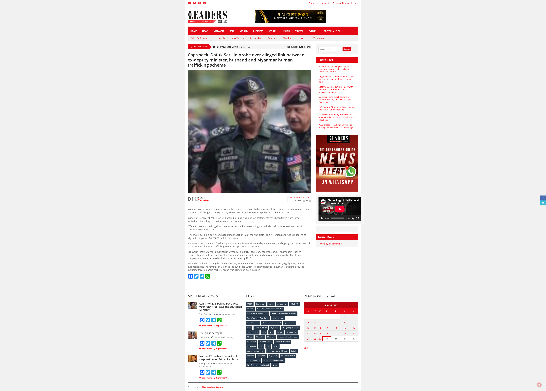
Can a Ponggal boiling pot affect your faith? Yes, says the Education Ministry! (220, 306)
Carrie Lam (260, 304)
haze (249, 327)
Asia (232, 31)
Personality (255, 38)
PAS (261, 346)
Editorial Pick (332, 31)
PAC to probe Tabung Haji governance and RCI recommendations (336, 108)
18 (315, 333)
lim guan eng (292, 332)
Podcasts (301, 38)
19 (319, 333)
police (275, 346)
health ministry (261, 327)
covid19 (250, 309)
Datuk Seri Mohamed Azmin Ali (283, 313)
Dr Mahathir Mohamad (271, 323)
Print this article (301, 197)
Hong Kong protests (290, 327)
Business (258, 31)
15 (345, 327)
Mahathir (259, 337)
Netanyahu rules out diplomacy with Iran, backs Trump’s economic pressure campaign (335, 89)
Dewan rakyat (277, 318)
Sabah (293, 351)
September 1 (221, 326)
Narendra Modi (266, 341)
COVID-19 (294, 304)
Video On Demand (199, 38)
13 (326, 327)
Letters (354, 3)
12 (319, 327)
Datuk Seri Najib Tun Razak (257, 318)
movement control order (288, 337)
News (205, 31)
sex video (261, 355)
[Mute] (352, 218)
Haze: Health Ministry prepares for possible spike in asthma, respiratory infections (336, 117)
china (271, 304)
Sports (272, 31)
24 (308, 338)
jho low (280, 332)
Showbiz (287, 38)
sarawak (250, 355)
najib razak (251, 341)
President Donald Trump (277, 351)
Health (286, 31)
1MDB (249, 304)
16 (354, 327)
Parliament (251, 346)
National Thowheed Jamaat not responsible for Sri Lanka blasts (218, 357)
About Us (325, 3)
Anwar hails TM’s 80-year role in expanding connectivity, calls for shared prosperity (333, 69)
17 (308, 333)
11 (315, 327)
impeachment (252, 332)
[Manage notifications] (539, 384)
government (289, 323)
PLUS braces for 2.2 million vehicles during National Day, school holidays (335, 126)
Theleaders (203, 200)
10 (308, 327)
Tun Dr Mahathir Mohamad (258, 365)
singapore (273, 355)
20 (326, 333)
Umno (275, 365)
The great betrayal (210, 333)
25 (315, 338)
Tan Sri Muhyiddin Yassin (273, 360)
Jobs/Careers (238, 38)
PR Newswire (319, 38)
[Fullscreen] (357, 218)
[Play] (322, 218)
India (264, 332)
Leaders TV (220, 38)
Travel (299, 31)
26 (319, 338)
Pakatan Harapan (283, 341)
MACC (249, 337)
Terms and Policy (341, 3)
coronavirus (282, 304)
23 (354, 333)
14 (336, 327)
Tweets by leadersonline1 (330, 243)
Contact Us (314, 3)
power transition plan (255, 351)
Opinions (272, 38)
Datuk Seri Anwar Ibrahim (257, 313)
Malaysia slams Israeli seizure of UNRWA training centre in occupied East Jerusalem (335, 99)
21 (336, 333)
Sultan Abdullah (253, 360)
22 (345, 333)
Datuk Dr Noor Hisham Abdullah (270, 309)
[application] (339, 209)
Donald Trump (252, 323)
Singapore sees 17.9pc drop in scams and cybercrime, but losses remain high (336, 79)
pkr (268, 346)
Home (193, 31)
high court (275, 327)
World (244, 31)
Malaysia (219, 31)
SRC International (288, 355)
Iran (271, 332)
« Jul (306, 348)
